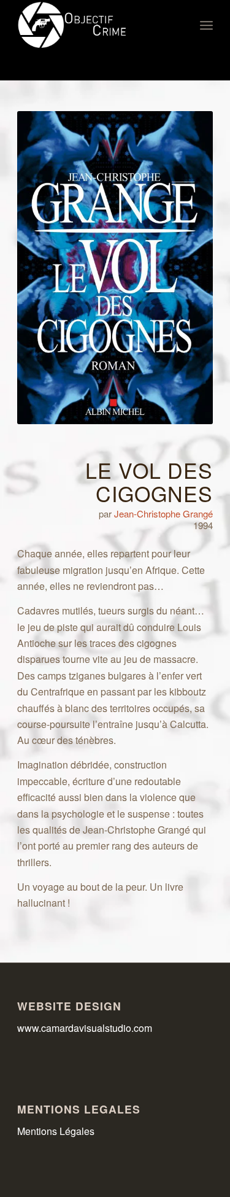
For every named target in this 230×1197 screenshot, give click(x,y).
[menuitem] (206, 25)
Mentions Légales (55, 1131)
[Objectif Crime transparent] (95, 25)
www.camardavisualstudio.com (86, 1028)
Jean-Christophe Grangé (163, 513)
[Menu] (206, 25)
